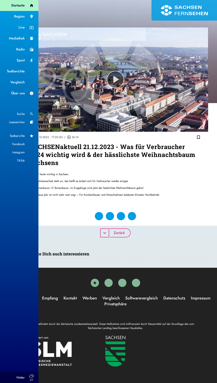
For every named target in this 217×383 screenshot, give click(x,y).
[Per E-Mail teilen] (132, 216)
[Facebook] (108, 283)
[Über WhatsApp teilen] (121, 216)
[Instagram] (122, 283)
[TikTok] (136, 283)
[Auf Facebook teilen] (99, 216)
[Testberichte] (95, 283)
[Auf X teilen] (110, 216)
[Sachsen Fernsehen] (184, 10)
